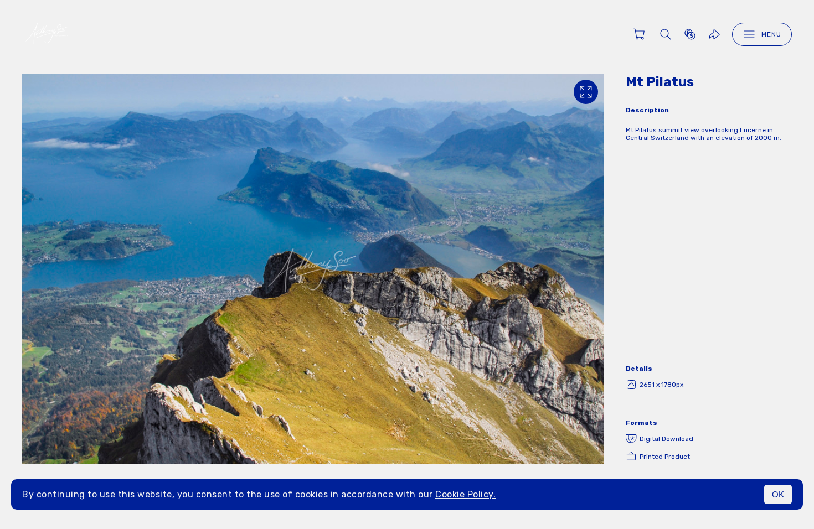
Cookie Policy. (465, 494)
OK (778, 494)
